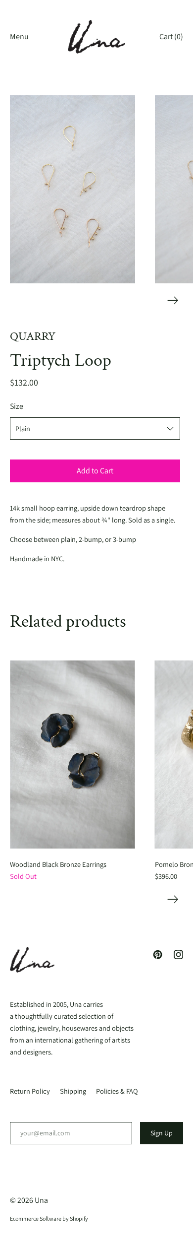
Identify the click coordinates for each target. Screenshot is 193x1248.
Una (41, 1200)
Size (16, 406)
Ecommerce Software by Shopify (49, 1218)
